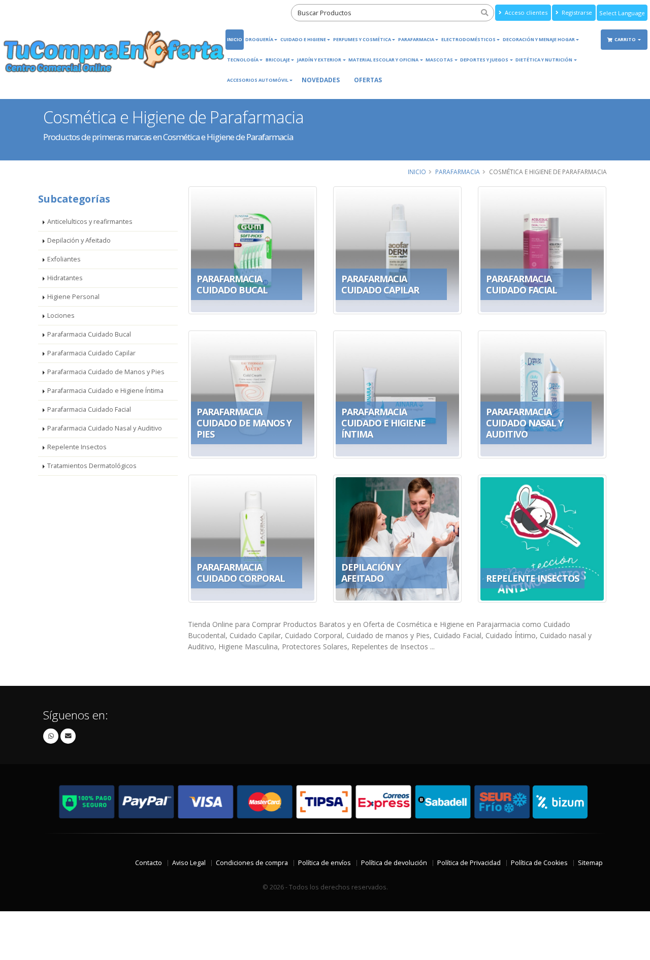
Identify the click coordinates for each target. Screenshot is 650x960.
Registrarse (576, 12)
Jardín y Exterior (319, 59)
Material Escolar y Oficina (383, 59)
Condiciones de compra (252, 862)
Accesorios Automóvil (257, 80)
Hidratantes (65, 278)
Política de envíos (324, 862)
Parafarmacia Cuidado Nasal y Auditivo (104, 428)
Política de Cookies (539, 862)
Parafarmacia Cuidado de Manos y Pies (106, 372)
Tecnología (242, 59)
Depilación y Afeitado (79, 240)
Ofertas (368, 80)
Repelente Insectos (77, 447)
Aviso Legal (189, 862)
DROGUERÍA (259, 39)
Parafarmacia (416, 39)
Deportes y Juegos (484, 59)
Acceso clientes (525, 12)
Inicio (234, 39)
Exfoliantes (64, 259)
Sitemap (590, 862)
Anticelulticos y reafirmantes (90, 221)
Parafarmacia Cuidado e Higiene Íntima (105, 390)
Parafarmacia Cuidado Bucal (89, 334)
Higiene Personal (73, 296)
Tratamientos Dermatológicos (92, 465)
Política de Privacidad (469, 862)
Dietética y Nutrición (543, 59)
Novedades (321, 80)
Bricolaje (278, 59)
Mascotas (439, 59)
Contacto (148, 862)
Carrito (625, 39)
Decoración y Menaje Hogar (539, 39)
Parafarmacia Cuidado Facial (89, 409)
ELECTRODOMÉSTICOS (468, 39)
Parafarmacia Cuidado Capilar (91, 353)
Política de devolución (394, 862)
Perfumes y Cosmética (362, 39)
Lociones (61, 315)
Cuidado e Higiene (303, 39)
